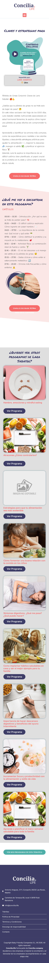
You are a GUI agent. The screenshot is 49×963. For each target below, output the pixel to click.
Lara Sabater (24, 80)
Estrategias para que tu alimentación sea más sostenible (22, 509)
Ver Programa (14, 411)
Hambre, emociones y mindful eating (22, 402)
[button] (24, 15)
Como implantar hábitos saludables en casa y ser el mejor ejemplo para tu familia (23, 668)
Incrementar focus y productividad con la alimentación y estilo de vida (24, 777)
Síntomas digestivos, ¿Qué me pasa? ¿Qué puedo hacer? (22, 614)
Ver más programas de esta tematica (24, 852)
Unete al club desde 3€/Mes (24, 176)
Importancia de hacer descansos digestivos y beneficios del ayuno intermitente (21, 724)
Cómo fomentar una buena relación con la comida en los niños (24, 562)
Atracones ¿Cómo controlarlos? (20, 455)
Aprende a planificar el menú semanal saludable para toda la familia (23, 830)
